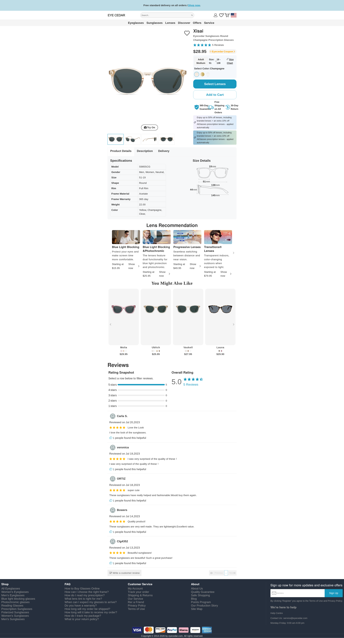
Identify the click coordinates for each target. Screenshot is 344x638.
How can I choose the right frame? (87, 592)
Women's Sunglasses (15, 615)
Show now (131, 266)
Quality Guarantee (202, 592)
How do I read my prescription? (85, 595)
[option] (124, 323)
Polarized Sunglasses (15, 612)
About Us (197, 588)
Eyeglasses (136, 22)
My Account (135, 588)
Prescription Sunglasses (16, 609)
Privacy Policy (137, 605)
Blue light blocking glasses (18, 598)
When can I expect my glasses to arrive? (91, 602)
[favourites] (221, 15)
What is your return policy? (82, 619)
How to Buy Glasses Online (82, 588)
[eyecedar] (117, 15)
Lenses (170, 22)
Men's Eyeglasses (12, 595)
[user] (215, 15)
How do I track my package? (83, 615)
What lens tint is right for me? (83, 598)
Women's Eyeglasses (15, 592)
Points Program (201, 602)
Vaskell (188, 347)
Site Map (196, 609)
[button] (233, 253)
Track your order (138, 592)
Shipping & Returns (140, 595)
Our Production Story (204, 605)
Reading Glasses (12, 605)
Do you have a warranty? (81, 605)
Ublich (156, 347)
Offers (197, 22)
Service (209, 22)
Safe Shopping (200, 595)
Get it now (205, 5)
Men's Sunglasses (13, 619)
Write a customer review (126, 573)
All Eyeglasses (10, 588)
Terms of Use (136, 609)
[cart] (227, 15)
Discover (184, 22)
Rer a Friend (136, 602)
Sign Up (333, 593)
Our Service (135, 598)
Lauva (220, 347)
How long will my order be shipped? (87, 609)
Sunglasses (154, 22)
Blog (194, 598)
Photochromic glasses (15, 602)
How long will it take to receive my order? (91, 612)
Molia (123, 347)
